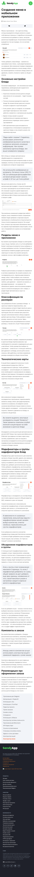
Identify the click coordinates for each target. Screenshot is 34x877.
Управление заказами (8, 823)
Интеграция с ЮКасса (10, 717)
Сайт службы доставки (8, 780)
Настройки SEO (6, 834)
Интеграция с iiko (8, 702)
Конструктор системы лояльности (13, 720)
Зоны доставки (6, 819)
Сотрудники (7, 715)
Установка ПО (6, 763)
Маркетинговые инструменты (10, 844)
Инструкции (6, 808)
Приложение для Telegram (11, 696)
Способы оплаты (7, 798)
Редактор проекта (8, 707)
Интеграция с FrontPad (10, 704)
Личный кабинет (7, 795)
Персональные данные (7, 759)
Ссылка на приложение (10, 728)
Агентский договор (7, 804)
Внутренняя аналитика (8, 846)
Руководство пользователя (8, 764)
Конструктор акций (9, 736)
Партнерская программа (9, 802)
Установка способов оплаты (12, 731)
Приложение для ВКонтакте (11, 723)
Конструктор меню (9, 739)
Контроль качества (7, 829)
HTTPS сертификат (7, 838)
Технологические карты (9, 825)
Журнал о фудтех (7, 796)
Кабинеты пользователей (9, 821)
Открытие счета (7, 806)
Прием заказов (8, 710)
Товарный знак (6, 766)
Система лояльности (8, 817)
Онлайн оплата (8, 712)
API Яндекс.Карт (8, 725)
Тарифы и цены (6, 800)
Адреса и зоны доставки (10, 733)
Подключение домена (8, 836)
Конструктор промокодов (9, 842)
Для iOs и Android (7, 784)
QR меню (5, 778)
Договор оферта (6, 758)
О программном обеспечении (9, 761)
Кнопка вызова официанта (9, 782)
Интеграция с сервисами (9, 840)
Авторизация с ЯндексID (10, 699)
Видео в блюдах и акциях (9, 831)
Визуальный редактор (8, 815)
